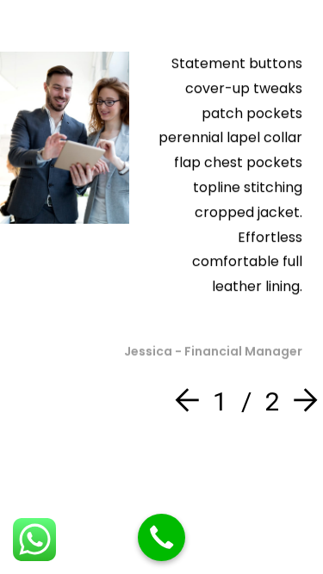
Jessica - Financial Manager (213, 351)
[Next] (301, 401)
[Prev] (191, 401)
